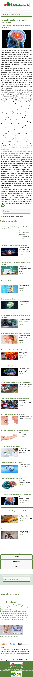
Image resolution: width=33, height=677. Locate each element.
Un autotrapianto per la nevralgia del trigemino (16, 333)
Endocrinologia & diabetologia (19, 607)
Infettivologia (12, 613)
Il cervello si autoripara (8, 366)
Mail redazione (25, 669)
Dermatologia (4, 607)
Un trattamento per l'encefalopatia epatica (14, 350)
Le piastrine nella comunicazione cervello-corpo (16, 495)
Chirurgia (21, 605)
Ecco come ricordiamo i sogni (10, 299)
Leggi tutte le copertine (10, 594)
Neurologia (3, 615)
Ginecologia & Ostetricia (8, 611)
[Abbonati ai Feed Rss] (5, 645)
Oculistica (11, 615)
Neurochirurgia (22, 613)
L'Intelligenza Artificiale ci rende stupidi (14, 245)
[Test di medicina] (11, 634)
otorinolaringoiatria (16, 617)
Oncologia (17, 615)
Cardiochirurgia (5, 605)
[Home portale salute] (16, 9)
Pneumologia (4, 619)
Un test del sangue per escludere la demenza (15, 382)
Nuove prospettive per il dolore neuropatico (15, 430)
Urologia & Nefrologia (16, 619)
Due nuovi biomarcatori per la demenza (13, 414)
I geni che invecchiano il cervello (11, 479)
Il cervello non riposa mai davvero (12, 462)
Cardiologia (14, 605)
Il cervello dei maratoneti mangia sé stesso (15, 398)
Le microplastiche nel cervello (10, 446)
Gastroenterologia (6, 609)
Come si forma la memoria (9, 529)
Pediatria (25, 617)
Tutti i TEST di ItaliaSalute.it (9, 636)
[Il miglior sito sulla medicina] (23, 645)
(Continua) (22, 238)
